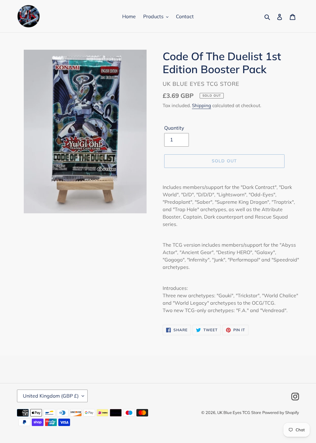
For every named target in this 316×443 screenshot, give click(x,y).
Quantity (174, 128)
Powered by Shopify (280, 412)
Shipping (201, 105)
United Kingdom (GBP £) (51, 396)
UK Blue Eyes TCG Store (239, 412)
